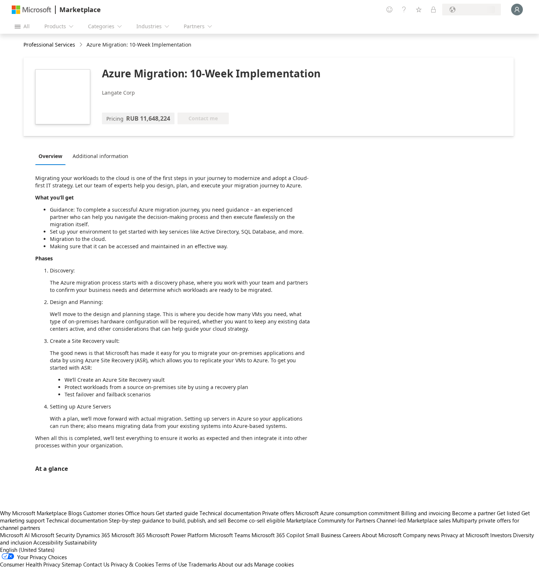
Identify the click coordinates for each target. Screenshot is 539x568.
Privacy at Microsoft (465, 535)
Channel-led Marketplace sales (414, 520)
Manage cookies (274, 564)
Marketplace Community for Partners (330, 520)
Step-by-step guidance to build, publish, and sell (167, 520)
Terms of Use (171, 564)
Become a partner (473, 513)
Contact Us (96, 564)
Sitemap (72, 564)
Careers (351, 535)
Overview (50, 156)
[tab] (52, 156)
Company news (421, 535)
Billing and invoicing (426, 513)
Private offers (278, 513)
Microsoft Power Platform (177, 535)
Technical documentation (230, 513)
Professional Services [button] (49, 44)
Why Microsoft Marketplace (33, 513)
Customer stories (103, 513)
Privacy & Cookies (132, 564)
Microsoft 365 (128, 535)
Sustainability (81, 542)
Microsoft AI (15, 535)
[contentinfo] (81, 45)
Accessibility (48, 542)
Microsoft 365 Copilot (278, 535)
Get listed (508, 513)
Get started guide (177, 513)
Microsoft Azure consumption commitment (348, 513)
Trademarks (202, 564)
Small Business (323, 535)
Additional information (100, 156)
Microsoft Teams (230, 535)
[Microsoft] (31, 10)
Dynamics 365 (93, 535)
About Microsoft (382, 535)
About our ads (235, 564)
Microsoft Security (53, 535)
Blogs (75, 513)
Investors (500, 535)
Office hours (139, 513)
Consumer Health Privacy (30, 564)
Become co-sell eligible (256, 520)
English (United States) (27, 549)
